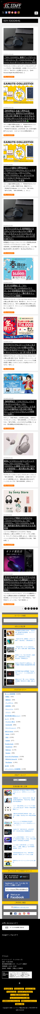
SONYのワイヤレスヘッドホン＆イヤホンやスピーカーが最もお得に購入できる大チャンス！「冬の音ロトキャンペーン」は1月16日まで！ (20, 348)
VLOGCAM (8, 725)
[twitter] (3, 12)
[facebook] (6, 12)
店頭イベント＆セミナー (29, 1001)
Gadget (7, 740)
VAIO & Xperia (9, 731)
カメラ (7, 719)
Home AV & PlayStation (11, 756)
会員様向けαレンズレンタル (11, 1001)
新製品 (7, 696)
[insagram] (15, 12)
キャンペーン (9, 709)
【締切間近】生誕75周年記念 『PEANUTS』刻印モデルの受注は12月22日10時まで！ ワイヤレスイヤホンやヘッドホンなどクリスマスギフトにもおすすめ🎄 (19, 115)
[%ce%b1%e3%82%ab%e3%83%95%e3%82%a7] (12, 12)
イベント (8, 712)
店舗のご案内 (20, 1004)
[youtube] (9, 12)
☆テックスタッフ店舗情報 (12, 769)
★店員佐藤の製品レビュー (12, 716)
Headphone (8, 746)
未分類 (7, 766)
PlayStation (8, 762)
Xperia (7, 734)
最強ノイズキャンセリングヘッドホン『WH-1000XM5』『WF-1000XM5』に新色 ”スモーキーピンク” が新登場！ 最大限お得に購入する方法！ (19, 466)
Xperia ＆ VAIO (30, 989)
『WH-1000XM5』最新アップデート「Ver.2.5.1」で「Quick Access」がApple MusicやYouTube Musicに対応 (20, 60)
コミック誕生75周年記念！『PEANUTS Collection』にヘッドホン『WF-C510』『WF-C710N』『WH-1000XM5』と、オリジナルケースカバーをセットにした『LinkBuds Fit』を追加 (19, 174)
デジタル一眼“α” (10, 721)
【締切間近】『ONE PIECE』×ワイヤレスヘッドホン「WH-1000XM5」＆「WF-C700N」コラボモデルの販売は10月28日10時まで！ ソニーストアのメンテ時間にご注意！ (20, 407)
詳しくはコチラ (8, 77)
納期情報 (8, 706)
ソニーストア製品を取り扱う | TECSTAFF (24, 1008)
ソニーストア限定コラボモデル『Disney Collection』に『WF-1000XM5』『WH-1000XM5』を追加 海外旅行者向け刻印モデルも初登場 (20, 523)
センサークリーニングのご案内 (20, 998)
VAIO (6, 737)
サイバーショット (10, 728)
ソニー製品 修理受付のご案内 (19, 995)
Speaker (7, 753)
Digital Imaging (19, 989)
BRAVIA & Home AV (11, 759)
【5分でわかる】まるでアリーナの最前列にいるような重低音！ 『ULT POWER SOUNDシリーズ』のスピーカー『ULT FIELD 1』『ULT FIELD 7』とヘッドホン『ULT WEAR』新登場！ (20, 583)
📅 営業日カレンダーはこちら (20, 907)
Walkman (8, 750)
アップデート (9, 703)
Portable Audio (9, 744)
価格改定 (8, 700)
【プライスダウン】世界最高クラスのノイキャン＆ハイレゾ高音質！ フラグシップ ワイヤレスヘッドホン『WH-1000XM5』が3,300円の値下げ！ (19, 233)
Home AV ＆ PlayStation (25, 992)
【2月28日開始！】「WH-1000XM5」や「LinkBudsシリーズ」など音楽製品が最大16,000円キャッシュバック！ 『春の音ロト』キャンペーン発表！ (20, 290)
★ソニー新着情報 (10, 694)
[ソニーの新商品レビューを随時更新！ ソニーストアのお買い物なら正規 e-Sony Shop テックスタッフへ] (12, 8)
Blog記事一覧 (8, 989)
